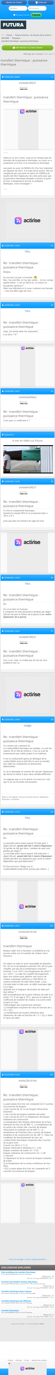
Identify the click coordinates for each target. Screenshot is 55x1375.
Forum (9, 35)
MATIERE (5, 38)
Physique (16, 38)
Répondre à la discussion (27, 48)
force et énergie (17, 1259)
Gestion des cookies (39, 1360)
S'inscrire (41, 2)
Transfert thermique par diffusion (16, 1301)
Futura (10, 1360)
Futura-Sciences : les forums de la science (33, 35)
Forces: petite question (35, 1259)
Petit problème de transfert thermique (18, 1272)
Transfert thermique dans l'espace (16, 1291)
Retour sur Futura (14, 2)
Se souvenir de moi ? (22, 15)
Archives (18, 1360)
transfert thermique (10, 1310)
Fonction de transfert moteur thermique (19, 1282)
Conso (26, 1360)
